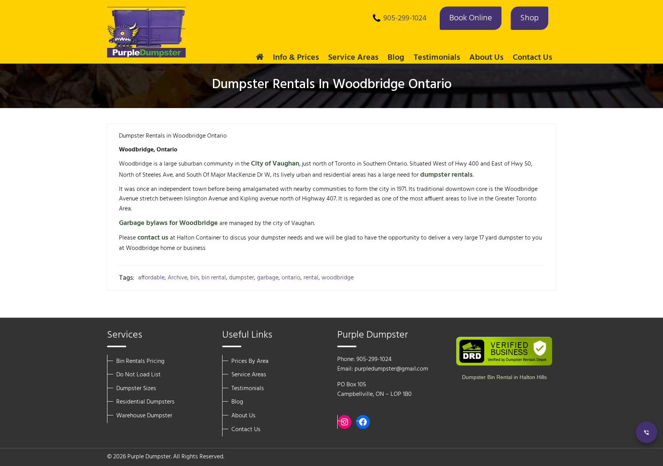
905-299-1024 (405, 18)
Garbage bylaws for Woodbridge (168, 223)
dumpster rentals (446, 174)
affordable (151, 278)
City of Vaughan (275, 163)
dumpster (241, 278)
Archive (177, 278)
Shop (529, 18)
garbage (268, 278)
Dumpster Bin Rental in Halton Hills (504, 377)
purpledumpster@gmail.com (391, 369)
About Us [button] (486, 58)
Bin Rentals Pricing (140, 361)
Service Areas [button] (353, 58)
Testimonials (437, 58)
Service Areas (248, 375)
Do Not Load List (138, 375)
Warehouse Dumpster (144, 416)
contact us (152, 237)
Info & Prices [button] (296, 58)
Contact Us (532, 58)
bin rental (213, 278)
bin (194, 278)
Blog (396, 58)
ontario (291, 278)
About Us (243, 416)
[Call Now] (646, 432)
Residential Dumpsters (145, 402)
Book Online (470, 18)
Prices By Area (250, 361)
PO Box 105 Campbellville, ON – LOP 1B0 (374, 390)
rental (310, 278)
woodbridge (338, 278)
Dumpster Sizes (136, 389)
